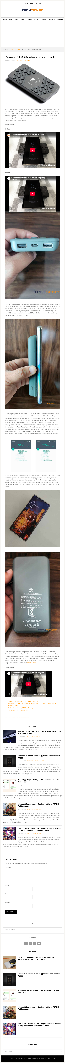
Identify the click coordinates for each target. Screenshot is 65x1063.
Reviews (26, 717)
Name (7, 885)
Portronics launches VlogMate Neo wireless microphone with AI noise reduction (36, 958)
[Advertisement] (32, 34)
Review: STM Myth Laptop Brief (18, 710)
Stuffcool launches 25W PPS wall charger (21, 708)
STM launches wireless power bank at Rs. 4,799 (23, 701)
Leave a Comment (25, 60)
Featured (21, 717)
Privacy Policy (43, 1058)
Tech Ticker (32, 10)
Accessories (15, 717)
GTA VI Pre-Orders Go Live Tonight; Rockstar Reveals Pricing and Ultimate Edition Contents (39, 829)
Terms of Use (51, 1058)
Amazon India (31, 663)
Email (7, 894)
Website (7, 902)
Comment (8, 867)
